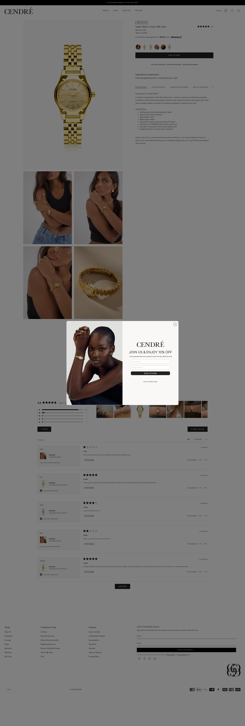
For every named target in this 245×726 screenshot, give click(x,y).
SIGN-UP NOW (150, 373)
